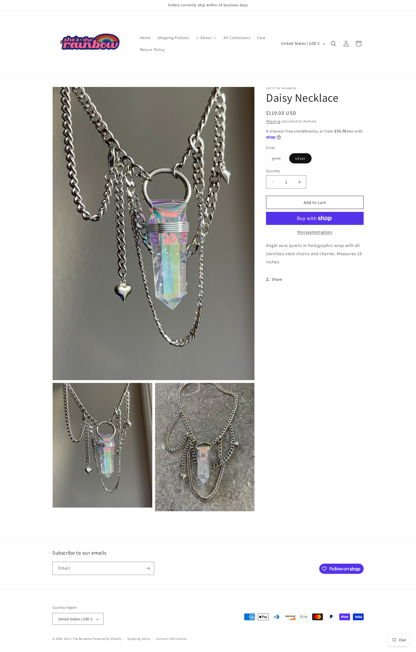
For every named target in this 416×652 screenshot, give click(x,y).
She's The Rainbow (78, 639)
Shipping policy (139, 639)
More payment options (314, 232)
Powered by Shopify (107, 639)
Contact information (171, 639)
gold (279, 159)
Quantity (273, 170)
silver (300, 158)
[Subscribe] (147, 568)
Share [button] (277, 279)
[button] (333, 43)
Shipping (273, 121)
